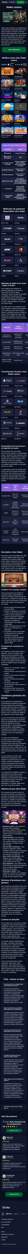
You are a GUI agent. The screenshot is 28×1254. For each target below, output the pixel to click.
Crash (18, 64)
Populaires (4, 64)
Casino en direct (12, 64)
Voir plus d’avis (14, 1194)
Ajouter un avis (14, 1130)
